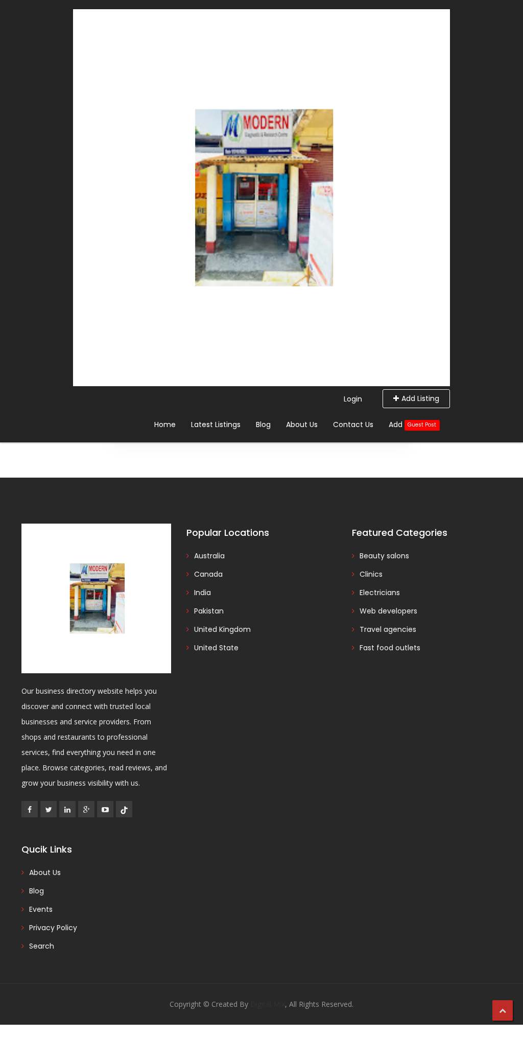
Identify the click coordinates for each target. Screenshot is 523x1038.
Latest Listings (216, 424)
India (202, 592)
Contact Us (353, 424)
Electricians (380, 592)
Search (41, 946)
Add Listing (420, 398)
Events (41, 909)
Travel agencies (388, 629)
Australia (209, 556)
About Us (302, 424)
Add (412, 424)
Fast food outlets (390, 648)
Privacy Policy (53, 928)
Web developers (388, 611)
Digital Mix (267, 1004)
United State (216, 648)
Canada (208, 574)
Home (165, 424)
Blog (263, 424)
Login (353, 399)
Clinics (371, 574)
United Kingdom (222, 629)
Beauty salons (384, 556)
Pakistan (209, 611)
